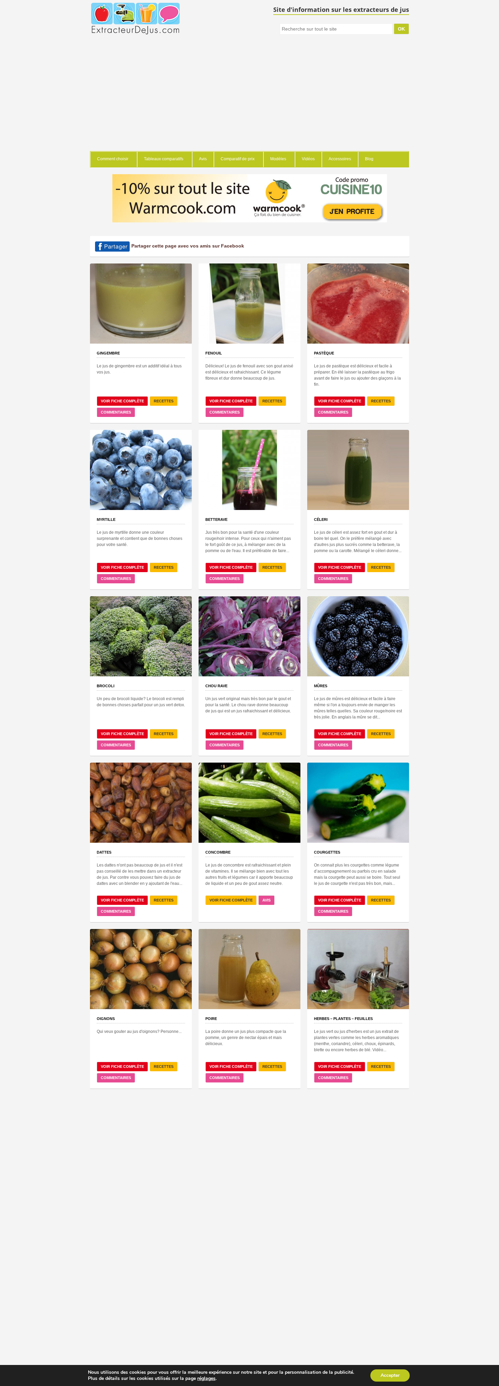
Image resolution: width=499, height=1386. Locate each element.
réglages (206, 1378)
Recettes (163, 401)
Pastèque (324, 353)
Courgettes (327, 852)
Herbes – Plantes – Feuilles (343, 1019)
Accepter (390, 1375)
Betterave (216, 519)
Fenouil (213, 353)
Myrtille (106, 519)
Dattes (104, 852)
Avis (266, 900)
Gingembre (108, 353)
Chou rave (216, 686)
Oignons (106, 1019)
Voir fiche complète (122, 401)
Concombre (217, 852)
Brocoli (105, 686)
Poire (211, 1019)
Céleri (321, 519)
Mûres (320, 686)
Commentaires (116, 412)
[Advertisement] (249, 100)
